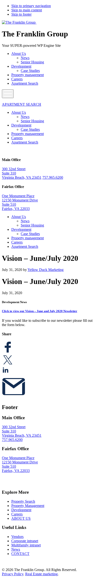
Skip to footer (21, 14)
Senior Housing (32, 62)
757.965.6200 (52, 177)
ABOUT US (21, 518)
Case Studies (30, 71)
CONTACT (20, 554)
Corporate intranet (24, 541)
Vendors (17, 537)
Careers (17, 79)
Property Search (23, 501)
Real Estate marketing (41, 574)
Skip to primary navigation (31, 6)
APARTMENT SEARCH (21, 104)
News (25, 58)
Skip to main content (26, 10)
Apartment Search (24, 83)
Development (21, 66)
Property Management (27, 506)
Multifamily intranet (26, 545)
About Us (18, 54)
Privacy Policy (12, 574)
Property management (27, 75)
